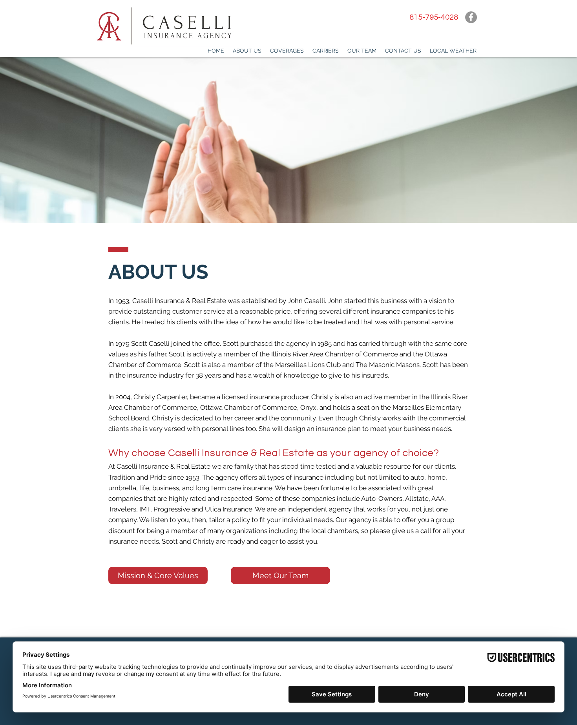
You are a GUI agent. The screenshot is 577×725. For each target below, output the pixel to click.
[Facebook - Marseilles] (471, 17)
